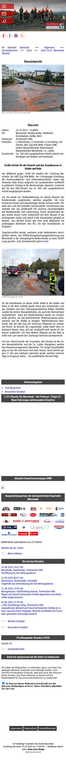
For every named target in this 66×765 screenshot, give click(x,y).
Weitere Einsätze (16, 621)
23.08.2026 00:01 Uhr (27, 580)
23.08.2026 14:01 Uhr (22, 570)
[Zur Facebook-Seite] (10, 37)
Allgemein (49, 47)
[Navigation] (55, 25)
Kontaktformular (47, 728)
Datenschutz (30, 728)
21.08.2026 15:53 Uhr (31, 593)
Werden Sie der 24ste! (12, 548)
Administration (33, 752)
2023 (29, 50)
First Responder (13, 387)
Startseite (24, 47)
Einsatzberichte (9, 50)
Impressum (16, 728)
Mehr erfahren (15, 553)
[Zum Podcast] (4, 37)
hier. (47, 241)
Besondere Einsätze (15, 391)
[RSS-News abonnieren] (22, 37)
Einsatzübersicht (16, 649)
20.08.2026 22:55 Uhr (32, 608)
